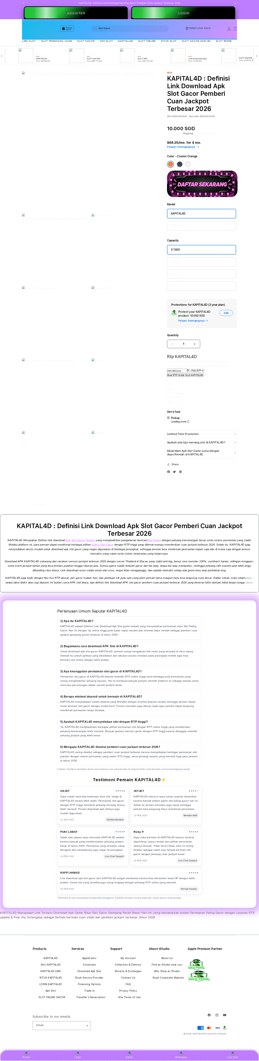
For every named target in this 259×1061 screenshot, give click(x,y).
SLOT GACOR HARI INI (196, 41)
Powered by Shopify (215, 1034)
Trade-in (89, 990)
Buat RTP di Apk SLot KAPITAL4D (185, 375)
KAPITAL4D (125, 41)
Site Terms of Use (129, 997)
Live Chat (232, 1057)
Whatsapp (181, 1057)
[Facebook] (169, 472)
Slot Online (154, 540)
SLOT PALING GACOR (52, 997)
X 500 (174, 261)
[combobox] (130, 28)
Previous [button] (24, 3)
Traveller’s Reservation (90, 997)
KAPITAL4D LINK (51, 971)
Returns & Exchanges (128, 971)
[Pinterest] (181, 472)
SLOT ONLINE (147, 41)
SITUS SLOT (169, 41)
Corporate (89, 964)
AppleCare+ (89, 958)
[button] (29, 41)
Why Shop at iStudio (167, 971)
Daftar (129, 1057)
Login (78, 1057)
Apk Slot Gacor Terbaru (80, 540)
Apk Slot (50, 990)
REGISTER (76, 12)
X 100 (174, 273)
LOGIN (183, 12)
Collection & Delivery (128, 964)
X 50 (174, 285)
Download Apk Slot (89, 971)
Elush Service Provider (89, 977)
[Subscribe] (87, 1025)
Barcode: (194, 116)
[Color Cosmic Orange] (170, 164)
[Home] (83, 28)
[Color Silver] (188, 164)
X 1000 (175, 249)
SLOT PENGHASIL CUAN (56, 41)
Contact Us (128, 977)
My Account (128, 958)
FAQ (128, 984)
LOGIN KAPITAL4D (50, 984)
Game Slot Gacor (102, 544)
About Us (167, 958)
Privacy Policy (128, 990)
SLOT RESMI (224, 41)
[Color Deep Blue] (180, 164)
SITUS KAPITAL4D (50, 977)
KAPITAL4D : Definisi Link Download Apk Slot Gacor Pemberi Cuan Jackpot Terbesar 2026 (129, 3)
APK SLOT (106, 41)
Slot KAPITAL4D (51, 964)
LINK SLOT (29, 41)
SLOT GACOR (86, 41)
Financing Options (89, 984)
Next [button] (235, 3)
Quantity (173, 335)
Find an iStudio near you (167, 964)
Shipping (188, 133)
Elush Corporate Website (168, 977)
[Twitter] (175, 472)
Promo (26, 1057)
